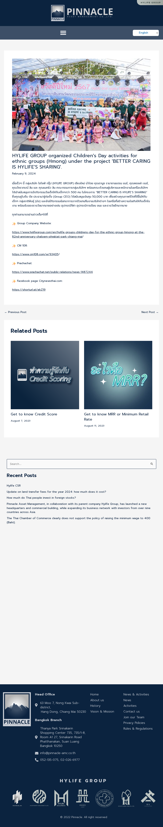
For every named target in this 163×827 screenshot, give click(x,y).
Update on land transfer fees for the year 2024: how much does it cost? (56, 492)
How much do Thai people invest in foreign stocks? (41, 498)
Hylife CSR (14, 486)
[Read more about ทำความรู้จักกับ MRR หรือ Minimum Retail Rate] (118, 375)
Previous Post (15, 312)
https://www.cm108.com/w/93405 (35, 254)
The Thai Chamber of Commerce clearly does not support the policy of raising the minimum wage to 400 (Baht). (78, 520)
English (143, 33)
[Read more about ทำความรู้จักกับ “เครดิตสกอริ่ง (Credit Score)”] (45, 375)
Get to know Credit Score (34, 414)
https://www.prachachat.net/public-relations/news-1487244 (52, 272)
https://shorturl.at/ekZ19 (29, 290)
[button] (63, 33)
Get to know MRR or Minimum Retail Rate (116, 416)
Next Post (150, 312)
